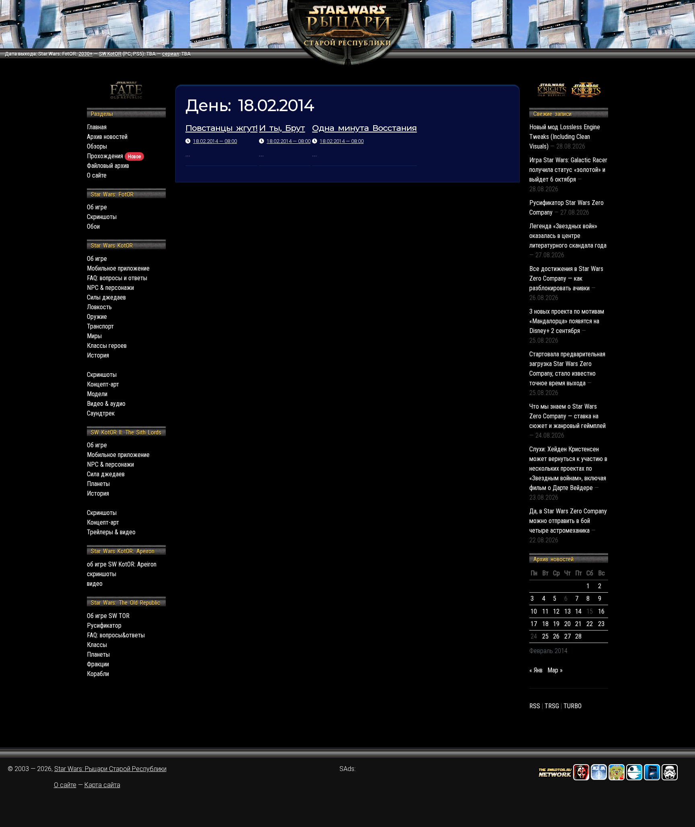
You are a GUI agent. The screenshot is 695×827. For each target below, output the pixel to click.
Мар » (555, 670)
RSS (534, 706)
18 (545, 624)
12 (556, 611)
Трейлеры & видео (111, 532)
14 (578, 611)
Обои (93, 226)
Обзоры (97, 146)
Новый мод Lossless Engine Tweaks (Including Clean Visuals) (564, 136)
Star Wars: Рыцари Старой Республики (110, 769)
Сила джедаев (106, 474)
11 (545, 611)
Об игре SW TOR (108, 616)
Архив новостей (107, 137)
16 (601, 611)
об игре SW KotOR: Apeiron (121, 564)
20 (567, 624)
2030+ (85, 54)
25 (545, 636)
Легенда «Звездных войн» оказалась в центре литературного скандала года (568, 235)
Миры (94, 336)
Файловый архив (108, 166)
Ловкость (99, 307)
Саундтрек (101, 413)
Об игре (97, 207)
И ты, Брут (282, 128)
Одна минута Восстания (364, 128)
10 (534, 611)
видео (95, 583)
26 (556, 636)
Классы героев (107, 345)
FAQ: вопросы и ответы (117, 278)
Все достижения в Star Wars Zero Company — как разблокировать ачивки (566, 278)
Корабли (98, 674)
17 (534, 624)
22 (589, 624)
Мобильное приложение (118, 268)
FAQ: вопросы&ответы (116, 635)
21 (578, 624)
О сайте (97, 175)
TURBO (572, 706)
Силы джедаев (106, 297)
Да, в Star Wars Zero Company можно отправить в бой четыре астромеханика (568, 520)
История (98, 355)
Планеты (98, 484)
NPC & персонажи (110, 288)
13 (567, 611)
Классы (97, 645)
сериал (170, 54)
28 (578, 636)
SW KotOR (110, 54)
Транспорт (100, 326)
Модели (97, 394)
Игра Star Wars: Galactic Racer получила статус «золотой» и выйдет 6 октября (568, 169)
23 (601, 624)
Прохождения (114, 156)
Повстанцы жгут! (221, 128)
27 (567, 636)
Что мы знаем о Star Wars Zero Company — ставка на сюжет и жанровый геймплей (567, 416)
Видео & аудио (106, 403)
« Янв (536, 670)
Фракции (98, 664)
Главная (97, 127)
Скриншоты (102, 217)
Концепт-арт (103, 384)
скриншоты (101, 574)
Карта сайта (102, 785)
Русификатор (104, 625)
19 (556, 624)
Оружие (97, 316)
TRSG (552, 706)
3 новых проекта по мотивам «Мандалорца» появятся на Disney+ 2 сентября (566, 321)
